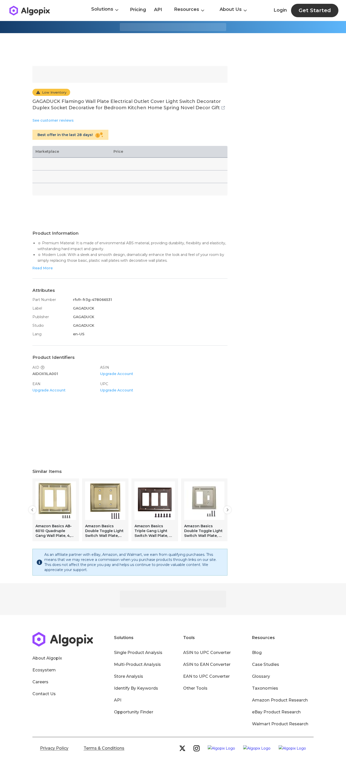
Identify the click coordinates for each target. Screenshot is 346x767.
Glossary (261, 676)
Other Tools (195, 688)
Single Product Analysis (138, 652)
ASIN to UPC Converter (207, 652)
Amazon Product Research (280, 700)
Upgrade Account (116, 373)
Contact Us (44, 693)
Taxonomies (265, 688)
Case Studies (265, 664)
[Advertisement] (173, 49)
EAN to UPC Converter (206, 676)
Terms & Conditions (104, 748)
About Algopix (47, 658)
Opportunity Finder (133, 712)
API (158, 9)
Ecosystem (44, 670)
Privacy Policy (54, 748)
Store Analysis (128, 676)
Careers (40, 682)
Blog (257, 652)
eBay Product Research (276, 712)
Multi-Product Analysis (137, 664)
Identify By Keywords (136, 688)
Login (280, 10)
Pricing (138, 9)
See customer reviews (53, 120)
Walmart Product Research (280, 723)
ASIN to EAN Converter (207, 664)
